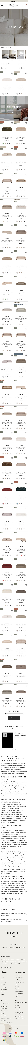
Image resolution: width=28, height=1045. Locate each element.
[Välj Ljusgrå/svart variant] (7, 299)
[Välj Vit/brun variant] (5, 196)
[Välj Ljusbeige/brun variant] (3, 196)
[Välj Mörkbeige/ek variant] (7, 350)
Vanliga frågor (19, 977)
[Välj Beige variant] (3, 221)
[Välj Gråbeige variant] (21, 94)
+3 (10, 221)
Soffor (2, 47)
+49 (10, 94)
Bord (2, 975)
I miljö (25, 68)
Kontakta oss (18, 975)
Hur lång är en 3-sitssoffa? (8, 909)
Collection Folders (6, 1018)
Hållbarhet (4, 1006)
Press (2, 1013)
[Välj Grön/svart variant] (5, 299)
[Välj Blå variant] (17, 504)
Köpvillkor (17, 989)
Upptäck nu (14, 112)
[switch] (21, 68)
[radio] (2, 68)
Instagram (4, 947)
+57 (10, 143)
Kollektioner (4, 1011)
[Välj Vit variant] (3, 94)
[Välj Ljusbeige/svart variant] (17, 273)
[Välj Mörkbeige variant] (17, 299)
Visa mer (13, 718)
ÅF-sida (17, 1005)
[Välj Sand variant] (20, 324)
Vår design (4, 1008)
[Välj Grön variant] (3, 143)
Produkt (15, 68)
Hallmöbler (4, 989)
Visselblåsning (19, 993)
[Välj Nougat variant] (22, 324)
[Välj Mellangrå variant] (3, 478)
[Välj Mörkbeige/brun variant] (7, 196)
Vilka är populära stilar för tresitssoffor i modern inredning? (12, 920)
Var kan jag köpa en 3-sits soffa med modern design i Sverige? (13, 914)
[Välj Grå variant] (21, 143)
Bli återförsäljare (19, 1016)
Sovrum (3, 992)
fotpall (24, 820)
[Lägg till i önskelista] (12, 73)
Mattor (2, 994)
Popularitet (21, 63)
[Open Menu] (2, 5)
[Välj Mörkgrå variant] (7, 94)
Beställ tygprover (19, 980)
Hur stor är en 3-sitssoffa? (8, 905)
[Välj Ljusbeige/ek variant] (3, 350)
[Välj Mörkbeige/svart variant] (19, 273)
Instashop (3, 1020)
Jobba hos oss (5, 1015)
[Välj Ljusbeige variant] (17, 143)
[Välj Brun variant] (3, 681)
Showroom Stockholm (7, 1023)
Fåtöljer (3, 984)
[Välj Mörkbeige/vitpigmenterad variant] (21, 350)
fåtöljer (18, 891)
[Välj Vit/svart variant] (19, 555)
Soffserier (3, 982)
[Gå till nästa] (26, 55)
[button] (7, 740)
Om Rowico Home (6, 1004)
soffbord (12, 891)
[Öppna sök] (5, 5)
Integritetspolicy (19, 991)
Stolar (2, 977)
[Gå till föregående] (2, 55)
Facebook (18, 947)
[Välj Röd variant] (3, 504)
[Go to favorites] (22, 5)
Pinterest (11, 947)
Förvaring (3, 987)
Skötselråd (18, 986)
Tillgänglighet (18, 996)
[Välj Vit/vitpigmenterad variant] (19, 350)
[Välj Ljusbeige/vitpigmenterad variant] (17, 350)
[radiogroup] (6, 68)
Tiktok (24, 947)
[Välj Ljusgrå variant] (5, 94)
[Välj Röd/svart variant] (21, 555)
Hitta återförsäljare (20, 1018)
